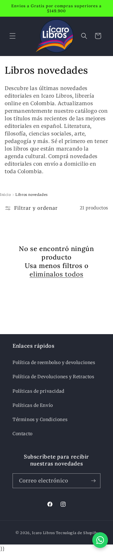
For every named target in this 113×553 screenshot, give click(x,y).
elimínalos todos (56, 274)
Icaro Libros (43, 533)
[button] (12, 36)
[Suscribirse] (93, 480)
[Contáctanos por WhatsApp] (100, 540)
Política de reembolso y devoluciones (54, 362)
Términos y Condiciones (40, 419)
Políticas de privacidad (38, 391)
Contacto (23, 433)
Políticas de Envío (33, 405)
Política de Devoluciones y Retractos (53, 376)
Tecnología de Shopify (77, 533)
